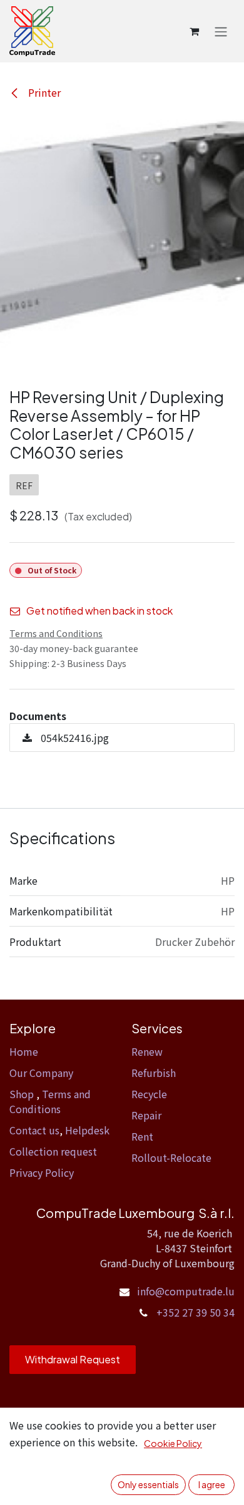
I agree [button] (211, 1484)
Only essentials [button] (148, 1484)
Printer (43, 92)
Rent (142, 1136)
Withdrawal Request (72, 1359)
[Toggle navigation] (221, 31)
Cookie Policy (173, 1443)
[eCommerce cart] (194, 31)
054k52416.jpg (73, 737)
